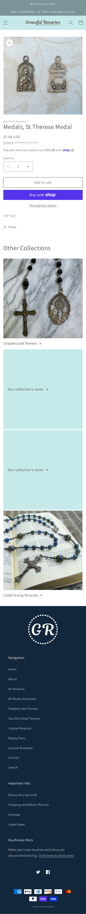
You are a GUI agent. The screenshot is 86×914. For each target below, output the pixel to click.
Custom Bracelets (20, 748)
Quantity (8, 158)
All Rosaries (16, 689)
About (12, 679)
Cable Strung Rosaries (20, 595)
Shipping (8, 142)
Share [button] (12, 227)
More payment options (43, 205)
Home (12, 669)
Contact (13, 758)
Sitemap (14, 814)
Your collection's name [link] (26, 389)
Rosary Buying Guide (22, 795)
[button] (5, 22)
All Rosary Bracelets (22, 699)
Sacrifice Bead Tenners (24, 718)
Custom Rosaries (19, 728)
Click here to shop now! (56, 855)
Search (13, 767)
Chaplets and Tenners (20, 343)
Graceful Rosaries (46, 906)
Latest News (16, 824)
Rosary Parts (16, 738)
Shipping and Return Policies (28, 805)
